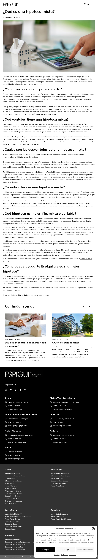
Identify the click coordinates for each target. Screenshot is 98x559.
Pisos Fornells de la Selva (15, 476)
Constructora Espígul (13, 498)
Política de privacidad (68, 555)
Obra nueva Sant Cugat (60, 476)
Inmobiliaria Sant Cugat (60, 473)
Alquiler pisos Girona (13, 491)
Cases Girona (10, 478)
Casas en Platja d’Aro (13, 526)
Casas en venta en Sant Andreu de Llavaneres (23, 542)
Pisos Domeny (10, 488)
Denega (65, 549)
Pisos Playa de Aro (12, 519)
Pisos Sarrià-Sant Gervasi (61, 519)
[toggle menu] (93, 4)
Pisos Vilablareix (11, 486)
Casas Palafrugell (12, 521)
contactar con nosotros (39, 295)
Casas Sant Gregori (12, 496)
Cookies (57, 555)
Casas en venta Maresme (15, 549)
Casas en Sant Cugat (59, 481)
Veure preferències (85, 549)
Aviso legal (26, 557)
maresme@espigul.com (17, 442)
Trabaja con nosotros (13, 501)
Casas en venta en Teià (14, 547)
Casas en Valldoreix (58, 483)
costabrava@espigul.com (63, 409)
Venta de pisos (11, 503)
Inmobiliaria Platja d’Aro (14, 514)
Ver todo (83, 307)
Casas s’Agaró (10, 529)
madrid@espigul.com (16, 459)
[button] (93, 529)
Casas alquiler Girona (13, 493)
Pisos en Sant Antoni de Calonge (18, 516)
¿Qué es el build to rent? (65, 342)
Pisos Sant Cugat (58, 478)
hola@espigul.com (15, 409)
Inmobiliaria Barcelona (59, 514)
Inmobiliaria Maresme (13, 539)
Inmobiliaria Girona (12, 473)
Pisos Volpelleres (57, 486)
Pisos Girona (10, 483)
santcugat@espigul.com (17, 426)
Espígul (15, 4)
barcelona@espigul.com (62, 426)
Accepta (45, 549)
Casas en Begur (11, 524)
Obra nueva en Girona (13, 481)
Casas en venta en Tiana (15, 544)
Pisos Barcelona (57, 516)
